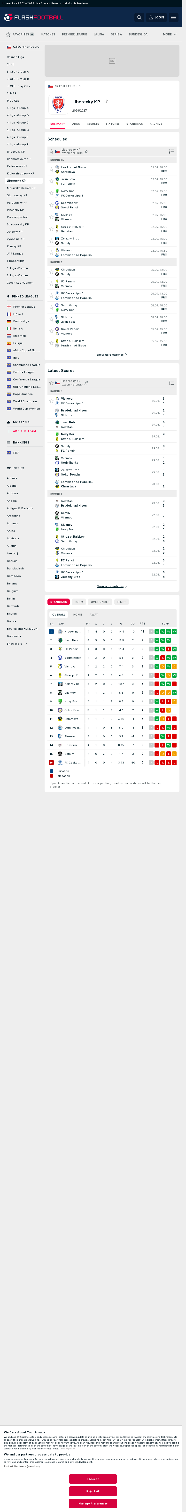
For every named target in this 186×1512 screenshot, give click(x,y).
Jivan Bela (71, 640)
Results (93, 123)
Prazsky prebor (17, 217)
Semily (69, 754)
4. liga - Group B (18, 115)
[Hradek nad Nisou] (60, 631)
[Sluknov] (60, 736)
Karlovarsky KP (17, 166)
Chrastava (71, 719)
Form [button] (165, 623)
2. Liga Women (17, 275)
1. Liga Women (17, 268)
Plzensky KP (15, 210)
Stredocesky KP (18, 224)
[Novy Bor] (60, 701)
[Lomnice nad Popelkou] (60, 727)
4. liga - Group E (18, 137)
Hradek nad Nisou (73, 631)
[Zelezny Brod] (60, 684)
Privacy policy (67, 1448)
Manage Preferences (93, 1503)
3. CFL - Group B (18, 79)
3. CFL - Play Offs (18, 86)
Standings (134, 123)
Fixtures (113, 123)
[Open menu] (173, 17)
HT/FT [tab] (121, 602)
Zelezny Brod (73, 684)
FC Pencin (71, 649)
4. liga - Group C (18, 122)
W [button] (96, 623)
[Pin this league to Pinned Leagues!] (106, 102)
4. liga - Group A (18, 108)
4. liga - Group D (18, 130)
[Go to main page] (37, 17)
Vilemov (70, 693)
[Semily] (60, 753)
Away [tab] (94, 614)
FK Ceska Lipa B (73, 762)
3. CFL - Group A (18, 72)
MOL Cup (13, 101)
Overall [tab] (58, 614)
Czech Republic (68, 86)
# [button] (50, 623)
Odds (76, 123)
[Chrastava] (60, 718)
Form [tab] (79, 602)
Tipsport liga (15, 261)
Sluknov (69, 736)
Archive (156, 123)
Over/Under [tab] (100, 602)
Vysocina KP (15, 239)
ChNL (10, 64)
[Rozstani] (60, 745)
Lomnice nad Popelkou (73, 728)
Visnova (70, 666)
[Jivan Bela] (60, 640)
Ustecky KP (15, 232)
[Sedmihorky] (60, 657)
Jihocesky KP (16, 152)
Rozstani (70, 745)
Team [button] (61, 623)
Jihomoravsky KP (19, 159)
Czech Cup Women (20, 283)
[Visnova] (60, 666)
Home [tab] (77, 614)
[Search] (139, 17)
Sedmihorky (72, 658)
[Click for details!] (112, 169)
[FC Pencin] (60, 649)
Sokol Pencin (73, 710)
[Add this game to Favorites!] (51, 169)
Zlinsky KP (14, 246)
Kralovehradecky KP (21, 173)
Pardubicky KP (17, 203)
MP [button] (88, 623)
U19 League (15, 253)
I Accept (93, 1479)
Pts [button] (142, 623)
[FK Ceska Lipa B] (60, 762)
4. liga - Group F (17, 144)
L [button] (111, 623)
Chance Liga (15, 57)
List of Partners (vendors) (22, 1466)
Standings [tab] (58, 602)
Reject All (93, 1491)
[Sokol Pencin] (60, 710)
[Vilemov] (60, 692)
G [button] (121, 623)
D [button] (104, 623)
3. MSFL (12, 93)
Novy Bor (70, 701)
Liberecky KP (16, 181)
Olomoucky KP (17, 195)
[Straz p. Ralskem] (60, 675)
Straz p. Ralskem (73, 675)
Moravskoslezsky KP (21, 188)
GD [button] (133, 623)
